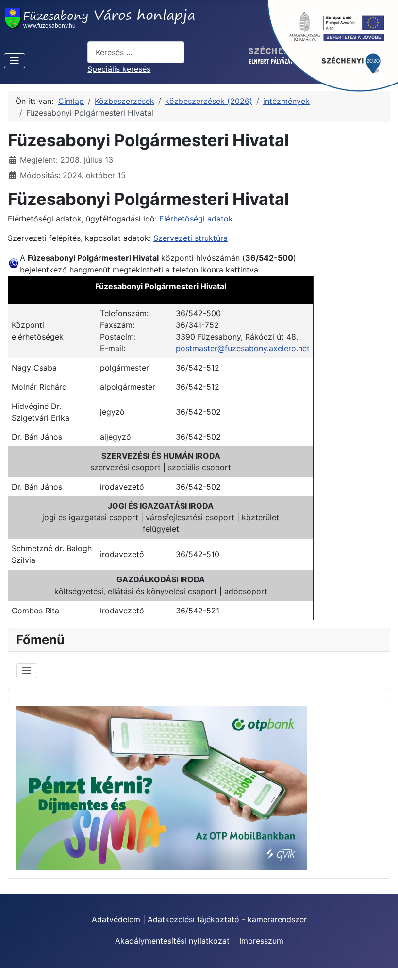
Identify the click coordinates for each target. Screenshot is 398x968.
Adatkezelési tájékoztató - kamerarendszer (227, 919)
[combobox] (135, 52)
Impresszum (261, 941)
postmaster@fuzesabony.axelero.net (243, 348)
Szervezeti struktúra (190, 238)
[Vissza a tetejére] (381, 950)
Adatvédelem (116, 919)
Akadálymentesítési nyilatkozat (172, 941)
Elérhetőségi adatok (196, 218)
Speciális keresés (118, 69)
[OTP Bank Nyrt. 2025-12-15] (161, 787)
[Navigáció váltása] (14, 60)
